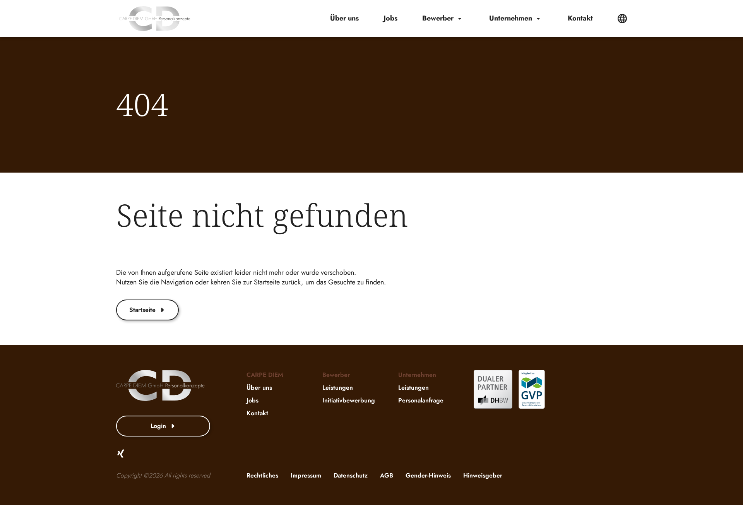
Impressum (306, 475)
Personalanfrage (420, 400)
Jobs (390, 18)
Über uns (344, 18)
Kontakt (580, 18)
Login (158, 425)
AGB (386, 475)
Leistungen (337, 387)
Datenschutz (351, 475)
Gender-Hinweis (428, 475)
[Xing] (120, 453)
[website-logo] (154, 18)
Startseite (142, 309)
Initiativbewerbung (348, 400)
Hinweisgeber (482, 475)
